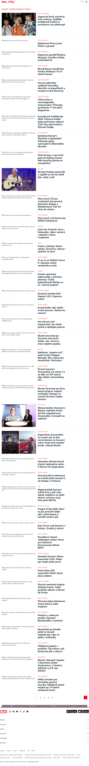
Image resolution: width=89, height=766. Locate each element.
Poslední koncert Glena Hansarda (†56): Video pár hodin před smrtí (51, 559)
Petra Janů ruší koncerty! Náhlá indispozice (52, 219)
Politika (40, 226)
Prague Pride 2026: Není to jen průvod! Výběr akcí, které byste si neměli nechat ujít (51, 512)
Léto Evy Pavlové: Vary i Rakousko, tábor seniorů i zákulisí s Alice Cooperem (51, 233)
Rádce (40, 243)
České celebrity (43, 40)
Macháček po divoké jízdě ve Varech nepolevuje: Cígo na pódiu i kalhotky (49, 633)
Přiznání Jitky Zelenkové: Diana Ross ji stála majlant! (51, 604)
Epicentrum (41, 405)
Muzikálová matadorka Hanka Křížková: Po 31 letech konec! (51, 71)
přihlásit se (82, 1)
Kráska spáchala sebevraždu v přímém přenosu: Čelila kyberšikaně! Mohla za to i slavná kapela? (50, 279)
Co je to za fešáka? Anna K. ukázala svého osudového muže (51, 263)
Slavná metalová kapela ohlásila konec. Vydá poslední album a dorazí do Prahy (51, 588)
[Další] (85, 697)
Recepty (74, 706)
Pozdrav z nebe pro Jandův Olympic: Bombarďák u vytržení (50, 618)
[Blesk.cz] (3, 711)
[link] (10, 711)
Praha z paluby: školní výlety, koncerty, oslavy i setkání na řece (51, 249)
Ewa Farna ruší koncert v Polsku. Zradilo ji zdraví (52, 527)
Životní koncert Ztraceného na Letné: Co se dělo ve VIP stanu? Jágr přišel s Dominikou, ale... (51, 374)
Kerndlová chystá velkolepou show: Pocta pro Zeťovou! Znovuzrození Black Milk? (51, 542)
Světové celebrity (43, 80)
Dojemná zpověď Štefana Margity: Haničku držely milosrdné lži (52, 57)
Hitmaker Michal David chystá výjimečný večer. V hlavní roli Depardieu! (51, 464)
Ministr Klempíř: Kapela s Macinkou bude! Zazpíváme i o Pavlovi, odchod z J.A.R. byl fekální (51, 665)
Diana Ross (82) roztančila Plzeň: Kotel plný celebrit (50, 573)
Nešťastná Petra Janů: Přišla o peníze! (50, 45)
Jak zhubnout (33, 706)
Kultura (40, 169)
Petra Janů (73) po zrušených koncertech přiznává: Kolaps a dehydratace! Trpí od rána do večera (50, 204)
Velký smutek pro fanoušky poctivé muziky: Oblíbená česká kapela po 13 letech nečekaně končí (51, 685)
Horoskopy (53, 706)
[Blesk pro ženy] (8, 3)
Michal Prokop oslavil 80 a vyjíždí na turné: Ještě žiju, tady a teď (51, 174)
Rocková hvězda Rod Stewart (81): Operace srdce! (50, 296)
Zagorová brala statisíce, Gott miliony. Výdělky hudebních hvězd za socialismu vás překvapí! (51, 20)
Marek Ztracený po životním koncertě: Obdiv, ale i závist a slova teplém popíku (49, 339)
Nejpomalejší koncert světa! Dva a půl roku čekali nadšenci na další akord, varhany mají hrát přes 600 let (51, 495)
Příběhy (40, 271)
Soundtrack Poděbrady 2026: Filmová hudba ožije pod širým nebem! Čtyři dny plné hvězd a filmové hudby (51, 122)
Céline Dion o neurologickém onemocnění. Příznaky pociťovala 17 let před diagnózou (50, 105)
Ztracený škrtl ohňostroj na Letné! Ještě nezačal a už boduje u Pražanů (51, 478)
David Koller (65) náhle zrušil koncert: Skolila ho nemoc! (51, 310)
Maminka (12, 706)
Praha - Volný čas (43, 506)
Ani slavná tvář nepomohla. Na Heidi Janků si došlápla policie (51, 324)
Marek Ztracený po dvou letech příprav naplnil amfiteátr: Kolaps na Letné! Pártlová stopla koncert (51, 394)
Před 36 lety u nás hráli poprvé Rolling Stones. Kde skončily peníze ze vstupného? (50, 159)
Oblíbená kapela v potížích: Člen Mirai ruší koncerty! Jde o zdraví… (51, 648)
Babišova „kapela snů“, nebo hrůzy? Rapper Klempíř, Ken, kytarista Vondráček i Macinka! (51, 356)
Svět (39, 486)
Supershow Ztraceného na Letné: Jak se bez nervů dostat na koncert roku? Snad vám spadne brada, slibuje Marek (51, 440)
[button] (71, 712)
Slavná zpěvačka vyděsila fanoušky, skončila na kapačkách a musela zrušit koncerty (51, 86)
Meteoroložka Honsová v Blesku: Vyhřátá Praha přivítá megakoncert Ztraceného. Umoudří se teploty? (51, 413)
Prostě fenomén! (43, 13)
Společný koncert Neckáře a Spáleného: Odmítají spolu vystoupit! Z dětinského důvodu (51, 141)
